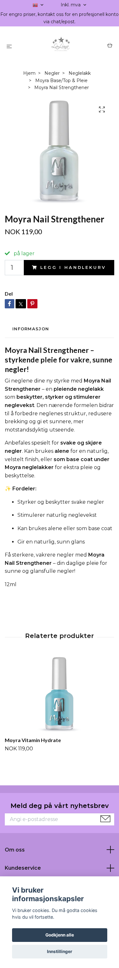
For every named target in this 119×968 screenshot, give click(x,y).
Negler (52, 73)
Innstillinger (59, 951)
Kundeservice (23, 868)
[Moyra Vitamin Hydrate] (59, 694)
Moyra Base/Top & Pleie (61, 80)
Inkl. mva (71, 5)
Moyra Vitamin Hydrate (33, 740)
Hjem (29, 73)
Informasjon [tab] (30, 328)
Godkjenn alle (59, 934)
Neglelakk (80, 73)
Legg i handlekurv (73, 267)
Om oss (15, 850)
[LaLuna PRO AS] (61, 46)
